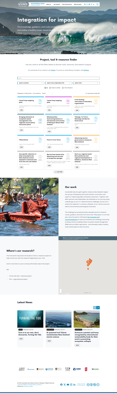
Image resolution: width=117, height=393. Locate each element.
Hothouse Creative (28, 386)
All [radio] (47, 87)
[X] (87, 4)
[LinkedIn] (93, 4)
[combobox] (47, 93)
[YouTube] (89, 4)
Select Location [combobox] (24, 83)
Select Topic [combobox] (78, 83)
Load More (59, 171)
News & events (77, 4)
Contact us (39, 384)
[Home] (22, 4)
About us (48, 4)
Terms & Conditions (22, 384)
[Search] (97, 4)
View (21, 110)
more (20, 40)
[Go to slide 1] (55, 52)
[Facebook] (85, 4)
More (22, 339)
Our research (57, 4)
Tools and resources (67, 4)
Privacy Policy (32, 384)
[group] (58, 88)
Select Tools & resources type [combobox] (55, 83)
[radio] (55, 88)
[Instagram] (91, 4)
